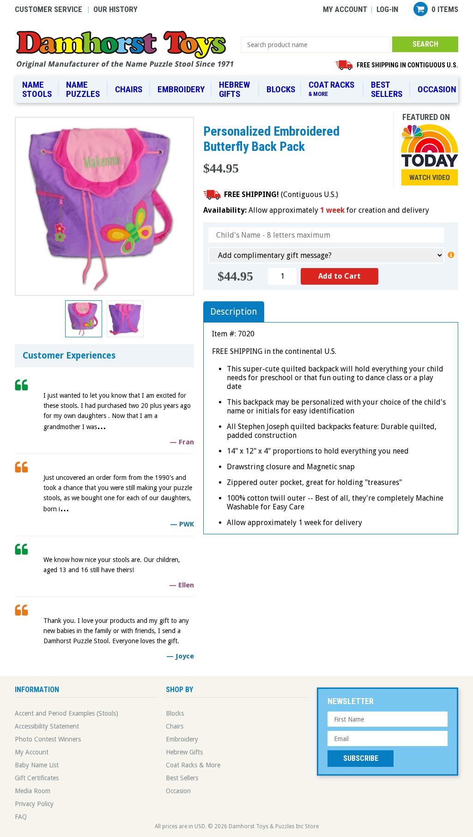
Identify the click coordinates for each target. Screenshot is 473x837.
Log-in (387, 9)
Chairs (128, 89)
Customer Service (48, 9)
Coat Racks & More (193, 765)
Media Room (32, 791)
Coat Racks (331, 88)
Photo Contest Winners (48, 739)
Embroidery (181, 89)
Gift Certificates (37, 778)
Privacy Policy (34, 803)
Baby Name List (37, 765)
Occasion (437, 89)
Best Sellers (386, 89)
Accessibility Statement (47, 726)
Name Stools (37, 89)
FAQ (21, 816)
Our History (115, 9)
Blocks (281, 89)
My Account (345, 9)
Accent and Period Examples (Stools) (66, 713)
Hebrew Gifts (234, 89)
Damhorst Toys (128, 49)
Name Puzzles (83, 89)
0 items (444, 9)
